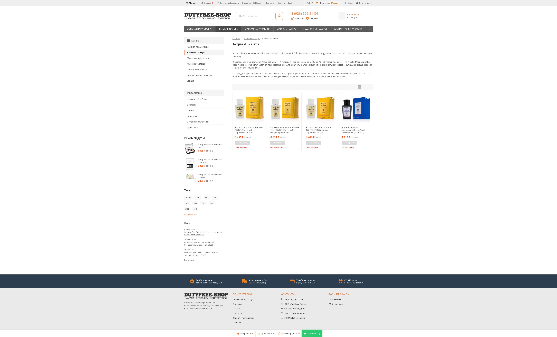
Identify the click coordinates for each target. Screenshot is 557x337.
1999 (206, 198)
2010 (195, 209)
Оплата (281, 3)
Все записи (189, 260)
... (369, 28)
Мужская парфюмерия (257, 28)
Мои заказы (335, 299)
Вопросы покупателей (198, 121)
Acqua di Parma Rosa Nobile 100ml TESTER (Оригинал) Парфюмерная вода (318, 130)
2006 (195, 203)
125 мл (197, 198)
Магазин (193, 3)
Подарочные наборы (315, 28)
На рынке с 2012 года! (252, 3)
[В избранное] (262, 142)
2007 (203, 203)
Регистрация (365, 3)
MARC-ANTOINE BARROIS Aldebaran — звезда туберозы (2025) (201, 253)
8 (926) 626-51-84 (304, 13)
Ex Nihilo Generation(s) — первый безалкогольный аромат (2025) (199, 243)
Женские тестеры (228, 28)
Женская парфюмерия (199, 28)
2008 (211, 203)
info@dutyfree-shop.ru (294, 318)
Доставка (269, 3)
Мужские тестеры (286, 28)
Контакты (192, 116)
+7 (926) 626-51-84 (293, 299)
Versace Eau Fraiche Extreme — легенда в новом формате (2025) (203, 233)
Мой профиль (336, 304)
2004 (215, 198)
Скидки (190, 80)
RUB (309, 3)
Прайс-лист (192, 127)
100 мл (188, 198)
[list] (364, 87)
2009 (187, 209)
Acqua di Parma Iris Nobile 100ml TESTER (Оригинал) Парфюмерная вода (249, 130)
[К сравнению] (258, 142)
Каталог (195, 40)
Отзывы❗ (209, 3)
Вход (350, 3)
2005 (187, 203)
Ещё (290, 3)
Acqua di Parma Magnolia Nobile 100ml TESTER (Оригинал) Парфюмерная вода (284, 130)
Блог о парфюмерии (229, 3)
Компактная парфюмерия (348, 28)
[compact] (368, 87)
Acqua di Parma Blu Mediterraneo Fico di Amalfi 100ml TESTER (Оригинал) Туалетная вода (354, 130)
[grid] (359, 87)
